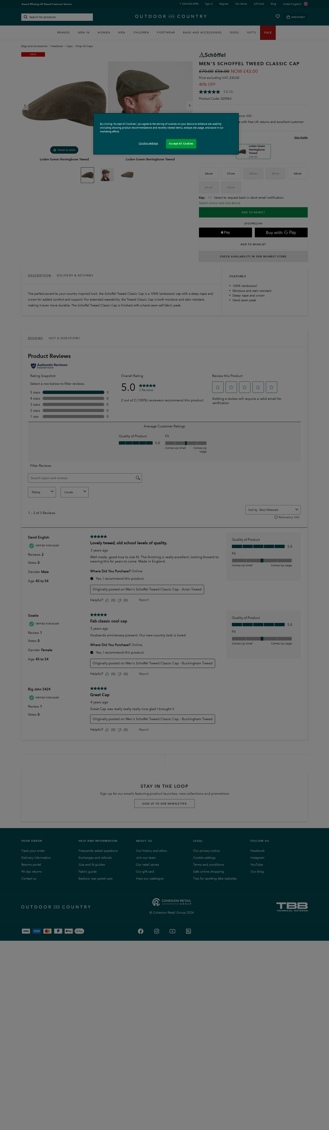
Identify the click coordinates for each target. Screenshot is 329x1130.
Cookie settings (148, 143)
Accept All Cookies (181, 143)
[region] (166, 134)
